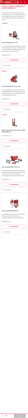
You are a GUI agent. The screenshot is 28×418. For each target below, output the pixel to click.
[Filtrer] (6, 416)
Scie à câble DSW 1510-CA (11, 167)
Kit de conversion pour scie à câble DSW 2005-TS (13, 131)
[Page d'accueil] (8, 2)
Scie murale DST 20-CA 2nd (11, 86)
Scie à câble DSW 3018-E (10, 211)
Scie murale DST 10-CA (9, 42)
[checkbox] (14, 65)
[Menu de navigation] (2, 2)
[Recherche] (24, 2)
